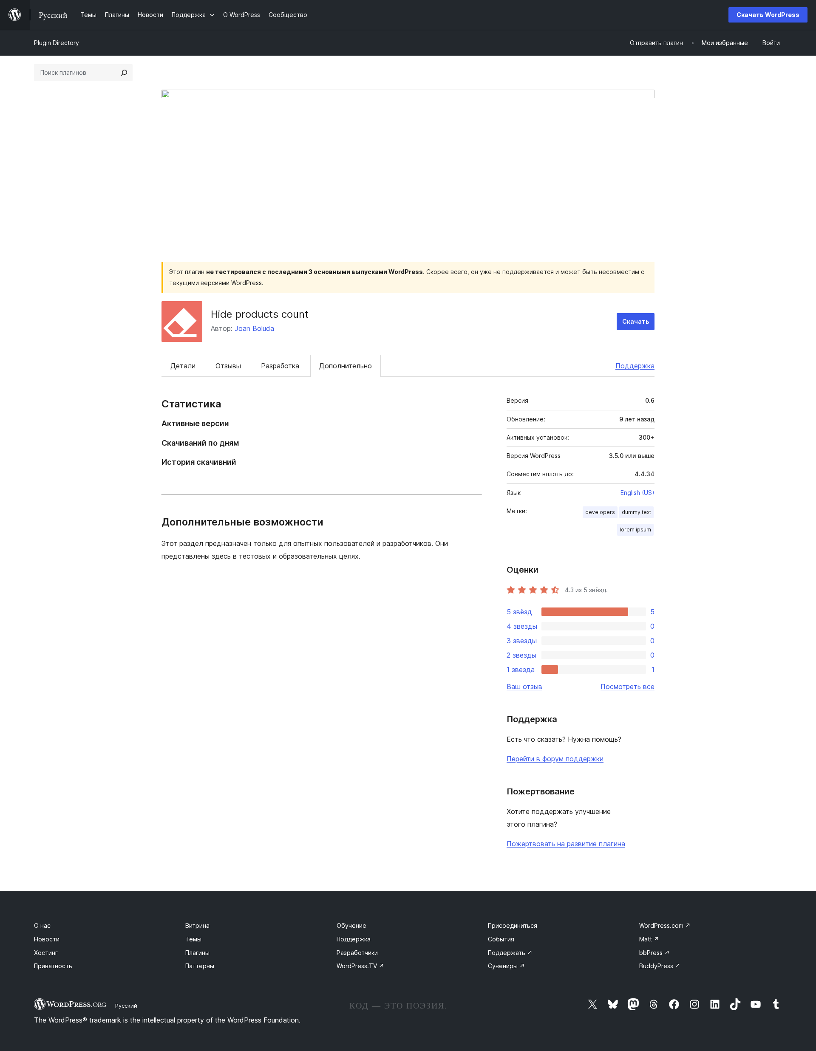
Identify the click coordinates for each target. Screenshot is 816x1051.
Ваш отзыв (524, 686)
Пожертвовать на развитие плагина (566, 843)
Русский (126, 1005)
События (501, 939)
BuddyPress (659, 965)
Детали (183, 366)
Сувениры (506, 965)
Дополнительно (345, 366)
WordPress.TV (360, 965)
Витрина (197, 925)
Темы (193, 939)
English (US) (637, 492)
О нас (42, 925)
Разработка (280, 366)
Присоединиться (512, 925)
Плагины (197, 952)
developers (600, 512)
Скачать (635, 321)
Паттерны (199, 965)
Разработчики (357, 952)
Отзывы (228, 366)
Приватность (53, 965)
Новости (47, 939)
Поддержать (510, 952)
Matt (649, 939)
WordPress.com (665, 925)
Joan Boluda (254, 328)
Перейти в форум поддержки (555, 758)
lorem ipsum (635, 529)
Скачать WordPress (768, 14)
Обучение (351, 925)
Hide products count (260, 314)
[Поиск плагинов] (124, 72)
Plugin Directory (56, 42)
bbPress (654, 952)
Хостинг (46, 952)
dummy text (636, 512)
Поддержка (634, 366)
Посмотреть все (627, 686)
